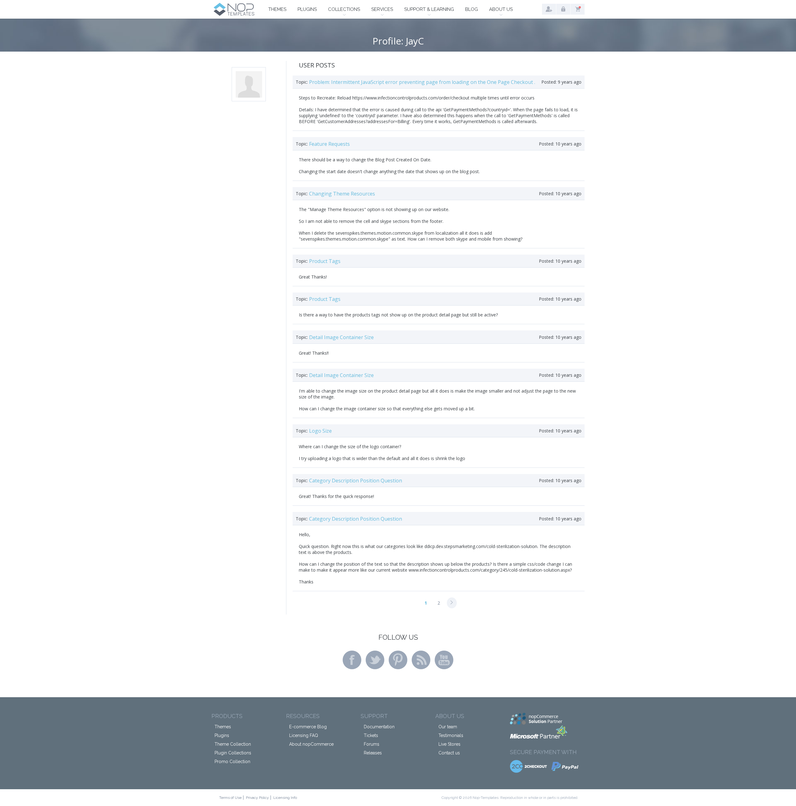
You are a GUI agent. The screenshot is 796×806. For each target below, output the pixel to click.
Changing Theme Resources (342, 194)
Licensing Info (285, 797)
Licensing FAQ (303, 735)
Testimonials (450, 735)
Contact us (449, 752)
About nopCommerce (311, 744)
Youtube (444, 660)
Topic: (302, 82)
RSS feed (421, 660)
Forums (371, 744)
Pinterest (398, 660)
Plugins (307, 9)
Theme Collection (233, 744)
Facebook (352, 660)
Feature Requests (329, 144)
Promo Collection (232, 761)
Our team (447, 726)
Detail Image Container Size (341, 337)
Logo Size (320, 431)
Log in (563, 9)
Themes (277, 9)
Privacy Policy (257, 797)
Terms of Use (230, 797)
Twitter (375, 660)
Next (452, 602)
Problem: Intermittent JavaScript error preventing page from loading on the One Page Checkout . (422, 82)
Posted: (549, 82)
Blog (471, 9)
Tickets (371, 735)
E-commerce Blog (308, 726)
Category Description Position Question (355, 480)
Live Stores (449, 744)
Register (549, 9)
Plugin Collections (233, 752)
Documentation (379, 726)
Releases (373, 752)
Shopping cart (578, 9)
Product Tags (324, 261)
